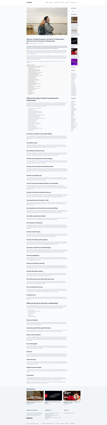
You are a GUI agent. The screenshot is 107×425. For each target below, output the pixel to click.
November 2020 (73, 93)
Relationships (41, 43)
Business (72, 103)
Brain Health (73, 102)
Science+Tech (73, 121)
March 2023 (73, 84)
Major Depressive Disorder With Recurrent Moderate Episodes (75, 35)
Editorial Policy (72, 423)
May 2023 (72, 82)
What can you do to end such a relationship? (34, 86)
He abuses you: (31, 85)
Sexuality (72, 122)
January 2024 (73, 73)
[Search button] (79, 11)
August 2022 (73, 92)
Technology (73, 126)
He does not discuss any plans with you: (34, 73)
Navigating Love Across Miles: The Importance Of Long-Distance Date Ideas (75, 56)
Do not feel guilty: (31, 90)
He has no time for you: (32, 78)
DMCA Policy (67, 423)
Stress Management (56, 2)
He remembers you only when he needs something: (35, 75)
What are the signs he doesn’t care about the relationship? (36, 66)
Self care (29, 314)
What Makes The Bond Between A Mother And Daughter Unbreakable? (75, 24)
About (54, 423)
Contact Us (58, 423)
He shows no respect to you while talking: (34, 67)
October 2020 (73, 94)
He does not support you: (32, 71)
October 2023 (73, 76)
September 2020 (73, 95)
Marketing (72, 112)
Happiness (46, 2)
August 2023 (73, 78)
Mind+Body (73, 115)
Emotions (72, 105)
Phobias (72, 117)
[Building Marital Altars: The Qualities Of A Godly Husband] (53, 396)
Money (72, 116)
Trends (72, 128)
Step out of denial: (31, 87)
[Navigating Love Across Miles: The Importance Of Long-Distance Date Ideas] (71, 396)
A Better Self (73, 101)
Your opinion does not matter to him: (33, 74)
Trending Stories (72, 2)
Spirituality (62, 2)
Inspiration (72, 111)
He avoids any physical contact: (33, 76)
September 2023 (73, 77)
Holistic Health (67, 2)
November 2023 (73, 75)
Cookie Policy (63, 423)
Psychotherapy (73, 118)
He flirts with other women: (32, 82)
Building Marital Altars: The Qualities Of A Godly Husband (75, 45)
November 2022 (73, 88)
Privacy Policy (44, 423)
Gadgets (72, 106)
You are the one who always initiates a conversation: (35, 72)
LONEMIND (29, 2)
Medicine (72, 113)
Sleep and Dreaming (74, 123)
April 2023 (72, 83)
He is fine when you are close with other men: (35, 83)
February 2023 (73, 85)
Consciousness (73, 104)
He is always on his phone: (32, 77)
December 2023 (73, 74)
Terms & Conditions (49, 423)
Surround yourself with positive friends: (34, 88)
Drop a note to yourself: (32, 89)
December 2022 (73, 87)
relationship (32, 50)
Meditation (50, 2)
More (77, 2)
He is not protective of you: (32, 84)
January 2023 (73, 86)
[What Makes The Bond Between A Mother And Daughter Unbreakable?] (35, 396)
